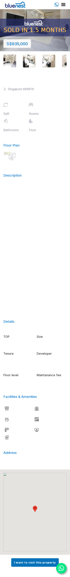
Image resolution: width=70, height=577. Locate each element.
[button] (63, 4)
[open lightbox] (9, 61)
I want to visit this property (35, 562)
